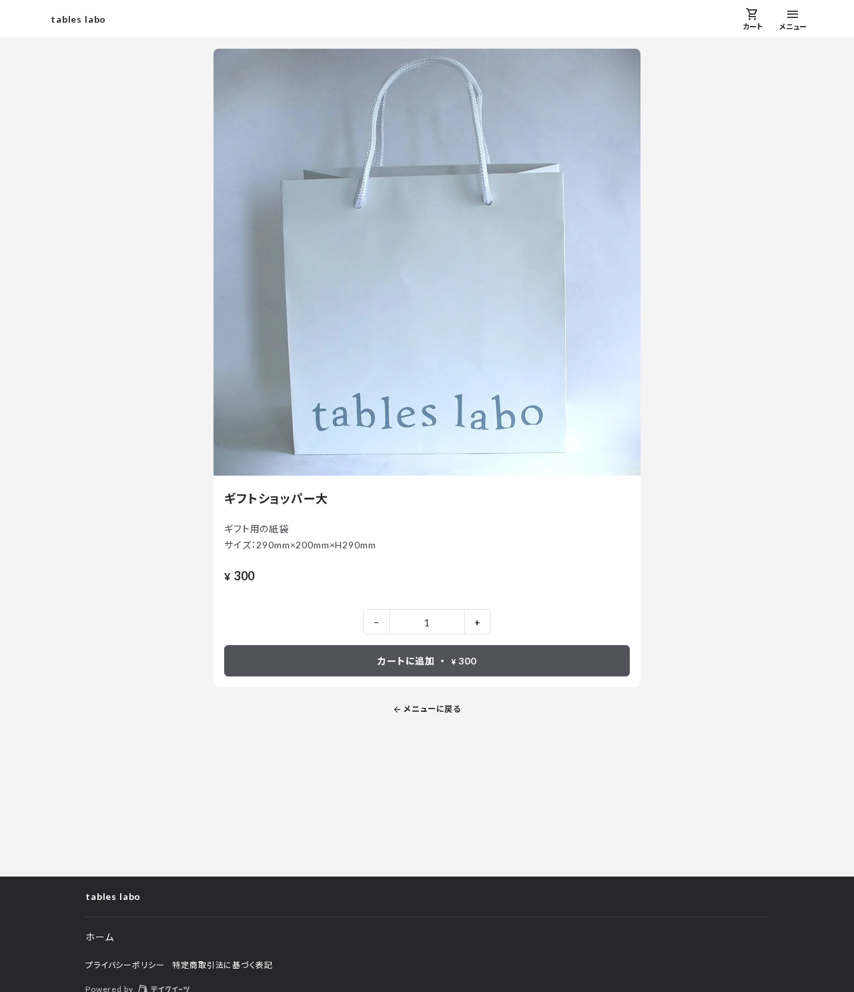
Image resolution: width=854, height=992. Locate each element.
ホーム (99, 937)
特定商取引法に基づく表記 (222, 965)
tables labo (78, 19)
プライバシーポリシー (124, 965)
